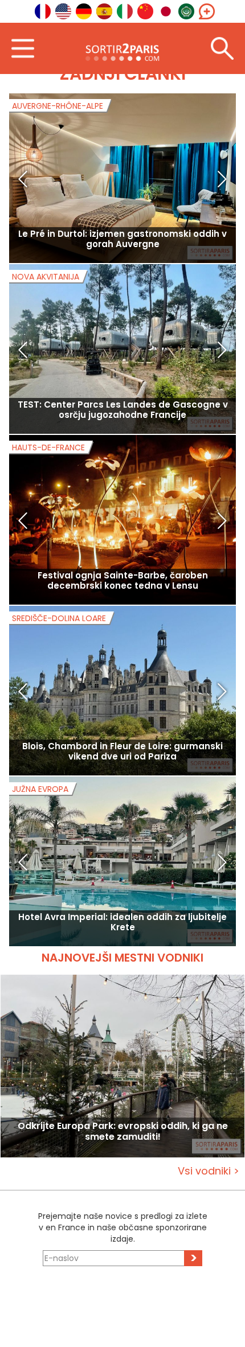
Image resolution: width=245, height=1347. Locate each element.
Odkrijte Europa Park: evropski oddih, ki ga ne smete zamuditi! (123, 1131)
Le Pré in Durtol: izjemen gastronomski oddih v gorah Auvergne (122, 239)
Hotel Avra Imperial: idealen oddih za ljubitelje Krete (122, 922)
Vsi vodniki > (208, 1171)
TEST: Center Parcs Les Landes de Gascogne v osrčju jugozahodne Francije (123, 410)
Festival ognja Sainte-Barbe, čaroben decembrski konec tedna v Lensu (123, 580)
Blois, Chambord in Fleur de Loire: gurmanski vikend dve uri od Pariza (122, 751)
